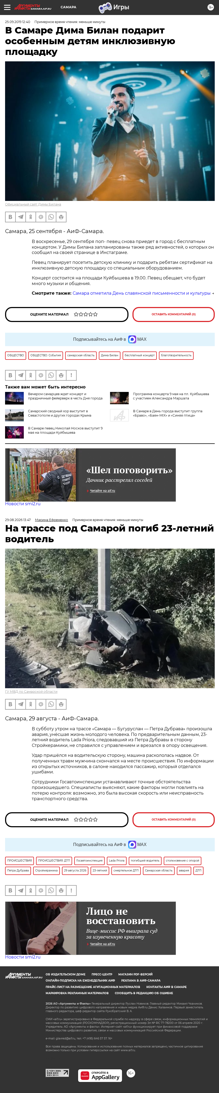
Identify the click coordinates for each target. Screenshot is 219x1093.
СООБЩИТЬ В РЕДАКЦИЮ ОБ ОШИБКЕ (144, 993)
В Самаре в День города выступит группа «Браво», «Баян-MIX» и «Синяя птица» (167, 413)
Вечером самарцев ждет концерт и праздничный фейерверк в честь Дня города (65, 396)
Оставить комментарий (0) (174, 314)
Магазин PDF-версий (135, 974)
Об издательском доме (65, 974)
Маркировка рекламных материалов (77, 993)
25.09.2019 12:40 (17, 22)
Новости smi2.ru (23, 503)
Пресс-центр (102, 974)
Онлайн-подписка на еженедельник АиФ (80, 980)
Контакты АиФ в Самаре (166, 987)
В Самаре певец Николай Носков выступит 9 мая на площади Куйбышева (65, 430)
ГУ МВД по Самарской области (31, 692)
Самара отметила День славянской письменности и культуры (142, 293)
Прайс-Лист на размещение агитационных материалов (93, 987)
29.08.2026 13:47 (18, 520)
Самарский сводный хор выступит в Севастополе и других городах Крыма (59, 413)
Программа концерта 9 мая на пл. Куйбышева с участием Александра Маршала (171, 396)
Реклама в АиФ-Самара (141, 980)
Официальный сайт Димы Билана (33, 204)
